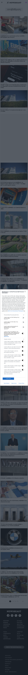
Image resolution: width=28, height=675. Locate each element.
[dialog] (14, 337)
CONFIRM (8, 378)
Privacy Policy (21, 383)
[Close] (25, 292)
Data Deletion (6, 383)
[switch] (23, 317)
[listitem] (14, 315)
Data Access (14, 383)
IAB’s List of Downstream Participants (15, 310)
